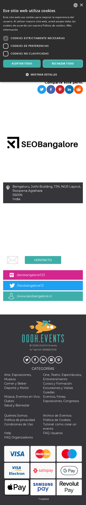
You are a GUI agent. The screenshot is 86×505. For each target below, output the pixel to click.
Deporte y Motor (16, 388)
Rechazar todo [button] (63, 63)
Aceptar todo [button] (22, 63)
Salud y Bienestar (16, 405)
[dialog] (43, 41)
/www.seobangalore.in (34, 296)
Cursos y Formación (57, 383)
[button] (43, 74)
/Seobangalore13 (30, 285)
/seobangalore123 (31, 275)
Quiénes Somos (15, 415)
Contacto (43, 260)
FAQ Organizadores (18, 437)
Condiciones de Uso (18, 424)
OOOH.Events (48, 345)
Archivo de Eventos (57, 415)
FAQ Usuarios (53, 433)
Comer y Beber (15, 383)
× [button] (81, 5)
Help (7, 433)
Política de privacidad (19, 420)
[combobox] (75, 5)
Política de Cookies (57, 420)
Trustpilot (43, 499)
